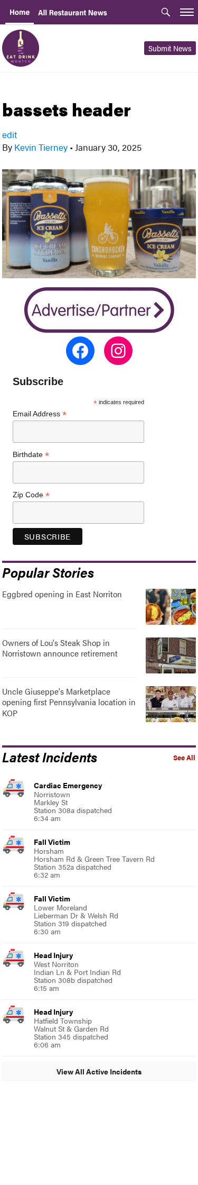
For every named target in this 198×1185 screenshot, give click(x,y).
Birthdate (31, 455)
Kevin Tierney (41, 147)
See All (184, 757)
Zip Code (31, 495)
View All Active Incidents (99, 1071)
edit (9, 134)
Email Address (40, 414)
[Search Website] (166, 13)
